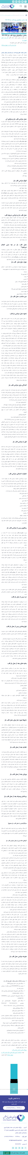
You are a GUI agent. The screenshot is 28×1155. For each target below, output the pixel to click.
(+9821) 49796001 (8, 1136)
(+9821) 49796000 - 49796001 (14, 1108)
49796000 (17, 1136)
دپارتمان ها (16, 15)
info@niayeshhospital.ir (15, 1140)
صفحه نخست (21, 15)
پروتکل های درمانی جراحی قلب (19, 1050)
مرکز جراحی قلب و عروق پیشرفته (8, 45)
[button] (27, 1089)
